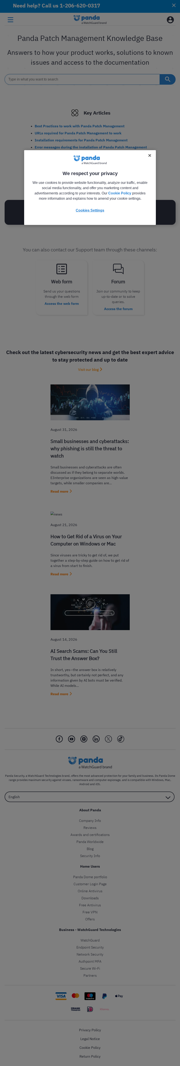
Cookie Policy (119, 193)
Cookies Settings (90, 210)
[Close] (150, 155)
